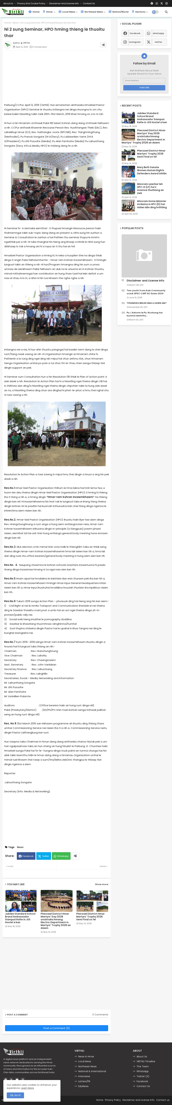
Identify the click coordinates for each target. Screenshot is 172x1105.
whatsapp (158, 33)
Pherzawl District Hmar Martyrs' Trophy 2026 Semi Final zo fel (90, 916)
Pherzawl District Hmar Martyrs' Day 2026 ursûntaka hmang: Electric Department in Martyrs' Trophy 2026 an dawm (56, 921)
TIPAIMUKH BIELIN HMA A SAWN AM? (147, 303)
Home (35, 11)
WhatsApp (143, 1071)
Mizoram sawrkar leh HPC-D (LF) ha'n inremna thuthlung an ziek (150, 189)
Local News (68, 11)
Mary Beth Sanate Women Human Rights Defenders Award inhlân (152, 170)
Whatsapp (63, 856)
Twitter (45, 856)
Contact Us (143, 1086)
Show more (101, 884)
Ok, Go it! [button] (15, 1095)
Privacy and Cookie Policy (31, 3)
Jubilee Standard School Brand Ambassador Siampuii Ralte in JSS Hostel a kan (20, 918)
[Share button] (75, 856)
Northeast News (93, 11)
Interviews (84, 1076)
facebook (135, 33)
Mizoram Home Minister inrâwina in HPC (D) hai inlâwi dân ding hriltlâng (152, 204)
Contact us (89, 3)
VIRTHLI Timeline (146, 1061)
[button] (166, 12)
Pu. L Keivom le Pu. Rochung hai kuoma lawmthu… (145, 314)
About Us (8, 3)
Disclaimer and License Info (64, 3)
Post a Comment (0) (57, 1028)
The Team (143, 1066)
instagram (135, 42)
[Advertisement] (60, 76)
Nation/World (120, 11)
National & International (92, 1071)
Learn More (27, 1088)
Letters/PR (84, 1081)
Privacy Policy (113, 1100)
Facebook (28, 856)
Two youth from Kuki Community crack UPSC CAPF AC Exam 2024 (146, 292)
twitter (158, 42)
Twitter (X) (143, 1076)
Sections (140, 11)
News (16, 22)
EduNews (83, 1086)
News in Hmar (86, 1056)
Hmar (49, 11)
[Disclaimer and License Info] (144, 255)
